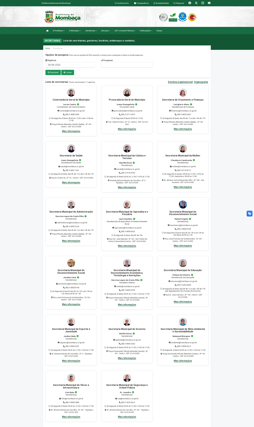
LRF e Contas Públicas (124, 31)
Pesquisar (108, 60)
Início (47, 48)
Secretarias (90, 31)
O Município (74, 31)
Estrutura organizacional (180, 82)
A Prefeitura (58, 31)
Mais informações (71, 131)
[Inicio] (47, 30)
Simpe (159, 31)
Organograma (201, 82)
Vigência (51, 60)
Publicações (145, 31)
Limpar (68, 72)
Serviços (105, 31)
